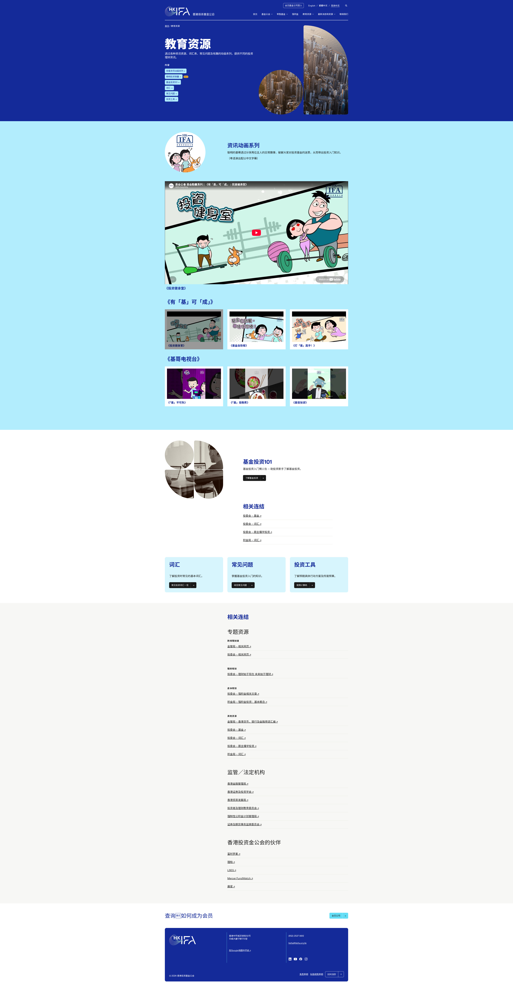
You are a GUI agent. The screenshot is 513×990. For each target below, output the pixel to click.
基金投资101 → (173, 82)
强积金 (295, 14)
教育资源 (307, 14)
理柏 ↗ (231, 862)
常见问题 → (171, 93)
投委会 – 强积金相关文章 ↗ (243, 693)
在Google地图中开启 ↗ (240, 950)
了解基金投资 (251, 478)
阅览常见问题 (240, 585)
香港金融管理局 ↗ (237, 783)
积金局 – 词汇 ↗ (252, 540)
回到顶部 (331, 974)
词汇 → (169, 88)
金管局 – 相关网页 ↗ (239, 646)
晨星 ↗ (231, 886)
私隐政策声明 (316, 974)
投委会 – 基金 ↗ (252, 515)
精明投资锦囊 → (173, 76)
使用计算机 (301, 585)
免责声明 (304, 974)
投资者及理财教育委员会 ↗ (243, 808)
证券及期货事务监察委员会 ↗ (244, 824)
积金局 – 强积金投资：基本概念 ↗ (247, 702)
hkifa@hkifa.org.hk (297, 943)
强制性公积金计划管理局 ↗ (243, 816)
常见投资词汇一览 (180, 585)
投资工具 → (171, 99)
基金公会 (266, 14)
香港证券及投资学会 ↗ (240, 791)
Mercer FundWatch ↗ (240, 878)
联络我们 (344, 14)
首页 (255, 14)
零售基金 (281, 14)
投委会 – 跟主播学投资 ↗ (257, 532)
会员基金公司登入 (293, 5)
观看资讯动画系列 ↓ (175, 71)
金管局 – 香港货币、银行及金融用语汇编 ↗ (252, 721)
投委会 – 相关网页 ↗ (239, 654)
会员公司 (336, 915)
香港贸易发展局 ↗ (237, 800)
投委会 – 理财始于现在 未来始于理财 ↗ (250, 674)
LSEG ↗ (231, 870)
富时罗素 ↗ (233, 853)
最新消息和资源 (325, 14)
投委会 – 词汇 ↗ (252, 523)
